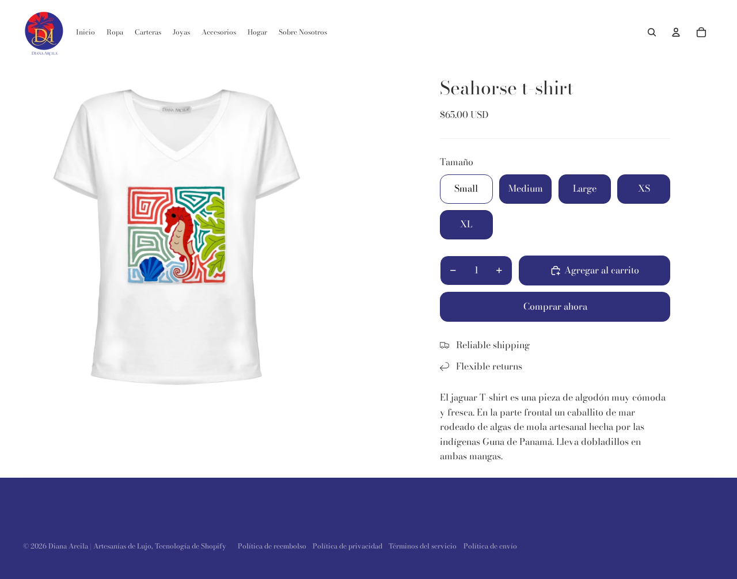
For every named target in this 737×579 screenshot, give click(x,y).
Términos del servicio (423, 545)
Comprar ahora (555, 306)
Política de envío (490, 545)
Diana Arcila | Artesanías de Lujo (99, 545)
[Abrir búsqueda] (651, 32)
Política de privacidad (347, 545)
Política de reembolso (272, 545)
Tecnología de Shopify (190, 545)
